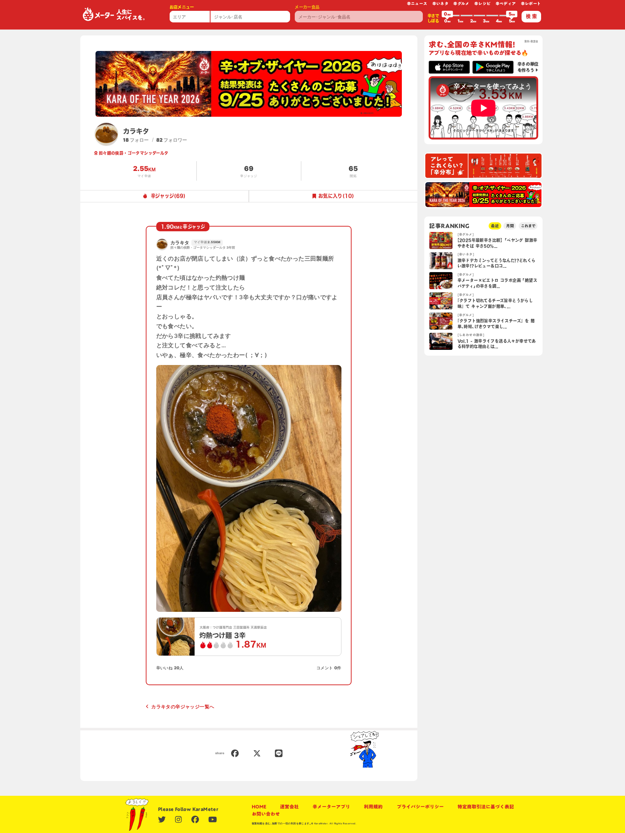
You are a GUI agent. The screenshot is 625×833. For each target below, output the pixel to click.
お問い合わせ (266, 813)
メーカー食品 (307, 7)
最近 (495, 226)
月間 (510, 226)
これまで (528, 226)
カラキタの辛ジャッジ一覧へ (182, 706)
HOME (259, 806)
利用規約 (373, 806)
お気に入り (336, 195)
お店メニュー (182, 7)
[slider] (447, 15)
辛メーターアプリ (331, 806)
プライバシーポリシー (420, 806)
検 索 (531, 16)
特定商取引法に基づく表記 (486, 806)
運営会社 (289, 806)
